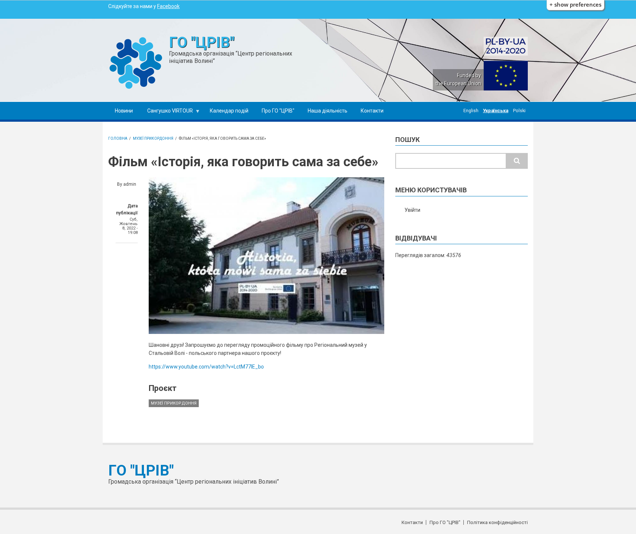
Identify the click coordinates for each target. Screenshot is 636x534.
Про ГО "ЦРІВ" (278, 111)
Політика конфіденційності (497, 522)
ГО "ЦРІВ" (201, 42)
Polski (519, 110)
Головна (117, 138)
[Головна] (135, 62)
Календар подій (229, 111)
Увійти (412, 210)
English (470, 110)
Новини (124, 111)
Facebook (168, 6)
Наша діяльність (327, 111)
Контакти (372, 111)
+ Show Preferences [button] (575, 4)
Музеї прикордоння (153, 138)
